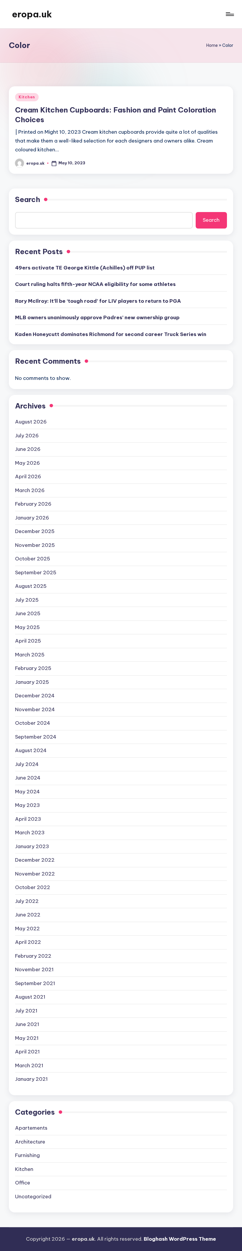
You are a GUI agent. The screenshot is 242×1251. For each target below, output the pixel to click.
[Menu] (229, 14)
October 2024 (32, 723)
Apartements (31, 1128)
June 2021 (27, 1024)
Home (212, 45)
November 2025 (35, 545)
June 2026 (27, 449)
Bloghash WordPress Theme (180, 1239)
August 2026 (31, 421)
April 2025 (28, 641)
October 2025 (32, 558)
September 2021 (35, 983)
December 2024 (35, 695)
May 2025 (27, 627)
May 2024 (27, 791)
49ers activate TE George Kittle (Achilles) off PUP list (85, 267)
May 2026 (27, 463)
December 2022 (35, 860)
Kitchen (27, 97)
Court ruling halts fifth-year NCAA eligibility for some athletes (95, 284)
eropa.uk (32, 14)
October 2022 (32, 887)
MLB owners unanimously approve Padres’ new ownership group (97, 317)
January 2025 (32, 682)
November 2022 (35, 874)
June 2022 (27, 914)
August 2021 (30, 997)
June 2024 (27, 778)
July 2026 (27, 435)
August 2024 (31, 750)
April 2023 (28, 819)
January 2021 (31, 1079)
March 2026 (30, 490)
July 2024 (27, 764)
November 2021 (34, 969)
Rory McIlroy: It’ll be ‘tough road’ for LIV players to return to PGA (98, 301)
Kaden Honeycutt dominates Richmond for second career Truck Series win (110, 334)
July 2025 (27, 600)
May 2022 (27, 928)
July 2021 (26, 1010)
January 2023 (32, 846)
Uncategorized (33, 1196)
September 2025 (35, 572)
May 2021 (27, 1038)
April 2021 (27, 1051)
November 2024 (35, 709)
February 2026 (33, 504)
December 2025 (35, 531)
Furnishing (27, 1155)
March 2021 (29, 1065)
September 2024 (35, 737)
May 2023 (27, 805)
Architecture (30, 1142)
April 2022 (28, 942)
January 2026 (32, 517)
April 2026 (28, 476)
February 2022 (33, 956)
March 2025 (30, 654)
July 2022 (27, 901)
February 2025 (33, 668)
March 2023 (30, 832)
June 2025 (27, 613)
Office (22, 1182)
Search (27, 199)
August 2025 (31, 586)
